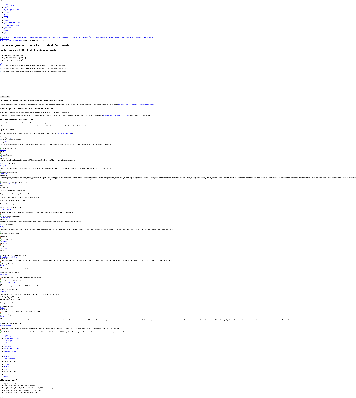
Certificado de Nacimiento (10, 40)
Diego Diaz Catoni (5, 325)
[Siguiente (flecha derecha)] (2, 397)
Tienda (6, 4)
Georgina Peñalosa (5, 209)
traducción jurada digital (65, 133)
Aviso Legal (7, 356)
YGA (1, 226)
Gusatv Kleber (4, 274)
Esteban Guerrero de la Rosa (8, 257)
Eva (1, 156)
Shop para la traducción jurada (13, 6)
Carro (5, 7)
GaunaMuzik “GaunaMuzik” (8, 184)
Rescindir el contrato (10, 361)
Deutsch (6, 14)
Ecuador (20, 40)
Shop (1, 40)
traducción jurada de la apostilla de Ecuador (115, 115)
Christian (2, 308)
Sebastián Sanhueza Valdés (8, 282)
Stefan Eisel (3, 291)
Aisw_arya (3, 150)
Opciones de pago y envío (11, 9)
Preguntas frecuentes (10, 340)
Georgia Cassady (5, 217)
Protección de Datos (9, 358)
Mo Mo (2, 265)
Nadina (2, 316)
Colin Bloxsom (4, 248)
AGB (5, 360)
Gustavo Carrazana (5, 141)
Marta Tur (3, 165)
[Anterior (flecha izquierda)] (0, 397)
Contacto (6, 12)
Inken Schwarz (4, 235)
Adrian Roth (3, 174)
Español (6, 17)
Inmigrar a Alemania (10, 342)
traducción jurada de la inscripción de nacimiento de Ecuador (136, 104)
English (6, 16)
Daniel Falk (3, 241)
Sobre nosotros (8, 11)
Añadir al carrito (5, 96)
